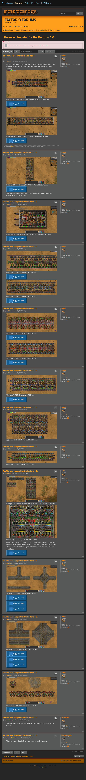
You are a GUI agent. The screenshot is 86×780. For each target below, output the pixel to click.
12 (66, 743)
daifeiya (63, 55)
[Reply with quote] (55, 56)
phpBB (37, 765)
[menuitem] (18, 26)
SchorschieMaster (66, 735)
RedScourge (65, 717)
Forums (19, 3)
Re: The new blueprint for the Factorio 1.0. (20, 152)
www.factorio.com (10, 23)
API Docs (47, 3)
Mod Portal (35, 3)
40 (66, 63)
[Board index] (20, 12)
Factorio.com (7, 3)
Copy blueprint (18, 104)
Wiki (27, 3)
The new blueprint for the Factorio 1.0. (29, 37)
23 (66, 725)
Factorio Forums (20, 20)
